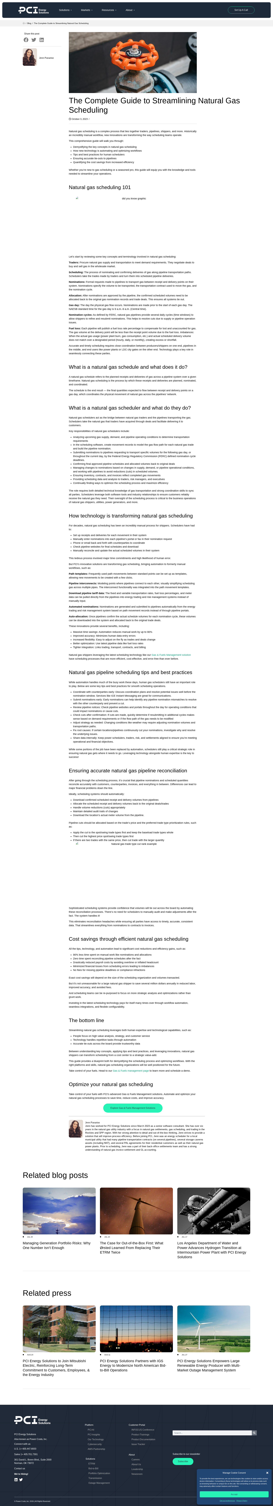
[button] (267, 1472)
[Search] (254, 1432)
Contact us (19, 1468)
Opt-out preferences (227, 1501)
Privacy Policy (241, 1501)
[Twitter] (21, 1479)
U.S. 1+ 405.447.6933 (25, 1449)
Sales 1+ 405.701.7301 (26, 1454)
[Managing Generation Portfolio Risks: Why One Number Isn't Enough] (59, 1211)
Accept (234, 1494)
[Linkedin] (16, 1479)
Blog (29, 23)
